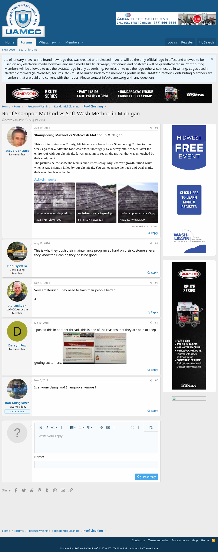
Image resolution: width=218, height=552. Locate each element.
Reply (154, 233)
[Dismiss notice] (212, 59)
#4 (156, 323)
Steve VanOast (14, 120)
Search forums (28, 49)
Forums (27, 42)
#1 (156, 128)
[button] (59, 42)
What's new (47, 42)
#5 (156, 380)
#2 (156, 243)
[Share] (150, 128)
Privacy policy (180, 540)
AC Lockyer (17, 305)
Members (72, 42)
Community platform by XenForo (94, 548)
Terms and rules (158, 540)
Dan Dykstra (17, 266)
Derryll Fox (17, 345)
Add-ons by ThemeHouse (144, 548)
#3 (156, 283)
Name (38, 457)
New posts (9, 49)
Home (9, 42)
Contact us (138, 540)
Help (195, 540)
